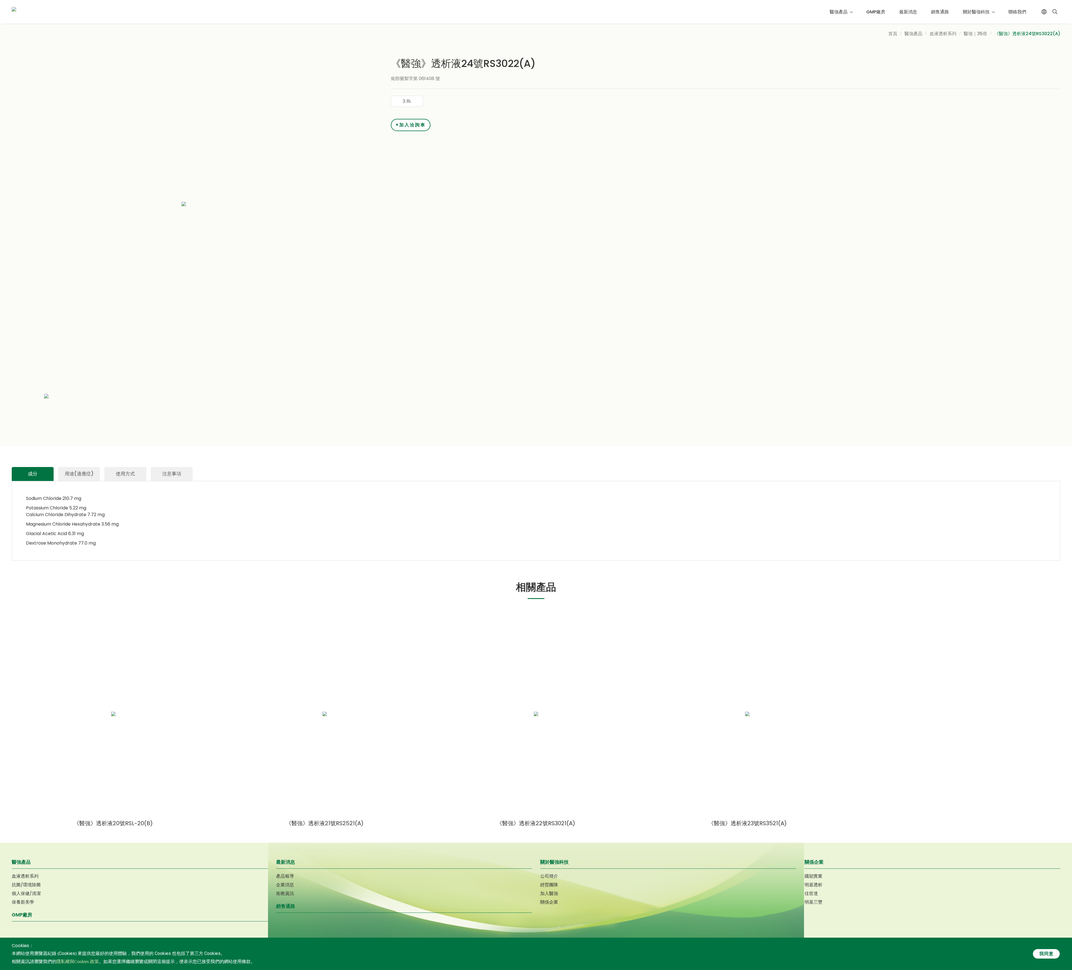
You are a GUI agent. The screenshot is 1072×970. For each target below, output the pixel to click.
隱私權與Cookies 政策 (77, 961)
